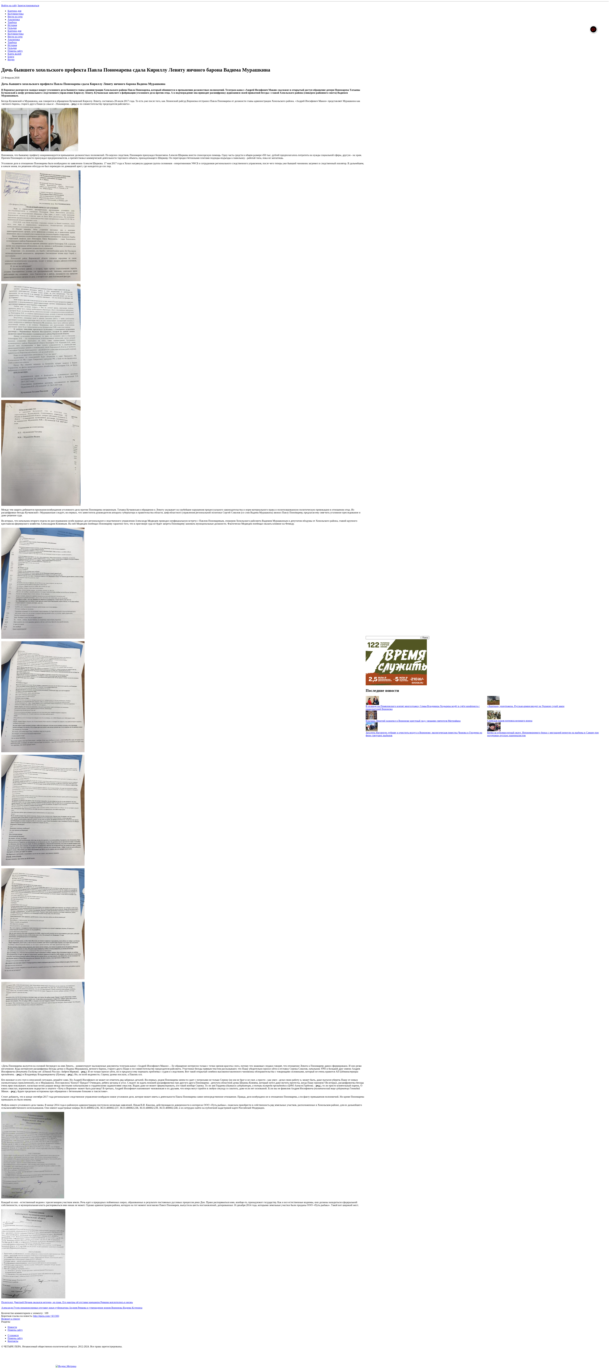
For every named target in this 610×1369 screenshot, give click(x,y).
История (12, 25)
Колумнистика (16, 13)
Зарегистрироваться (28, 5)
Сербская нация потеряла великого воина (509, 720)
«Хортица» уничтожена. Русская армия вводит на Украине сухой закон (525, 706)
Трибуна (12, 22)
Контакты (13, 1341)
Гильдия (12, 28)
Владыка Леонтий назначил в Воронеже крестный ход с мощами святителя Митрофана (413, 720)
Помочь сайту (15, 51)
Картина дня (14, 11)
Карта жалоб (14, 53)
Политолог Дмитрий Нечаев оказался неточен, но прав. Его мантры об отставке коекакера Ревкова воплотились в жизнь (67, 1302)
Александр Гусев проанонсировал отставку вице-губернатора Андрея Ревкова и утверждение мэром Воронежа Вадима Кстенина (71, 1307)
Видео (11, 59)
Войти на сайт (9, 5)
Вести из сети (15, 16)
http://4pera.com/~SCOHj (46, 1316)
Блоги (11, 56)
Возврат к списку (10, 1318)
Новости (12, 1327)
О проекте (13, 1335)
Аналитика (14, 19)
